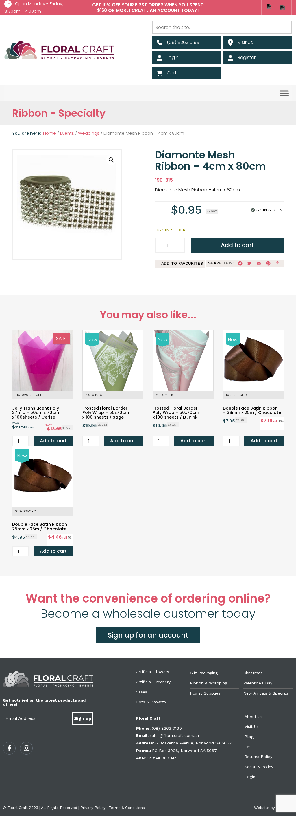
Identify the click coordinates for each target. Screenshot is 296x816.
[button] (111, 160)
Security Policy (259, 766)
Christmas (252, 673)
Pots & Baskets (151, 702)
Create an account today (164, 10)
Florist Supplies (205, 693)
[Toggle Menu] (284, 93)
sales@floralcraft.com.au (174, 735)
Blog (249, 736)
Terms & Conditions (127, 808)
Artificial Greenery (153, 682)
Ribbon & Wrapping (208, 683)
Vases (141, 692)
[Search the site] (222, 27)
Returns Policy (258, 756)
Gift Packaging (204, 673)
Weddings (88, 133)
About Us (253, 716)
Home (49, 133)
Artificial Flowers (152, 671)
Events (67, 133)
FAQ (249, 746)
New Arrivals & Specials (266, 693)
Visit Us (252, 726)
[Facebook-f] (9, 748)
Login (250, 776)
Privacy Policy (93, 808)
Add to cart (237, 245)
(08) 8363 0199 (167, 728)
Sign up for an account (148, 635)
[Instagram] (26, 748)
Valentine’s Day (257, 683)
